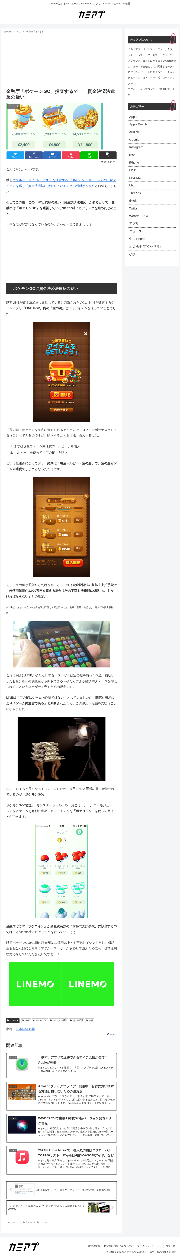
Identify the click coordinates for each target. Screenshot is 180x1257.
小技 (132, 254)
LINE (27, 1020)
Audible (134, 132)
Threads (135, 193)
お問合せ (170, 1246)
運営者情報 (94, 1246)
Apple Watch (138, 124)
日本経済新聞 (25, 1029)
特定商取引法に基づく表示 (118, 1246)
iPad (132, 155)
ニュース (14, 1020)
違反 (91, 1020)
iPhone (134, 162)
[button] (108, 155)
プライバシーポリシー (149, 1246)
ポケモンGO (41, 1020)
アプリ (134, 223)
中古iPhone (137, 239)
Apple (133, 117)
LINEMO (135, 178)
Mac (132, 185)
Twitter (134, 208)
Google (134, 139)
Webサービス (138, 216)
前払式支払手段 (59, 1020)
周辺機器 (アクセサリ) (145, 246)
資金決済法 (78, 1020)
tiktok (133, 200)
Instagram (136, 147)
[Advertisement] (61, 61)
